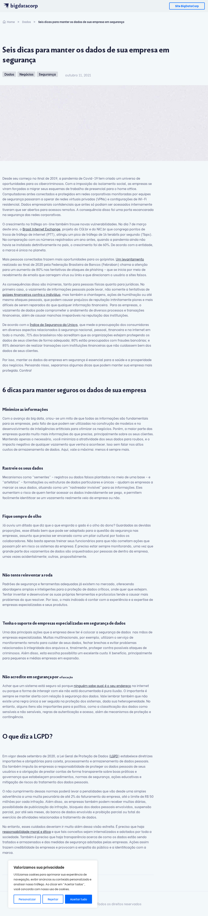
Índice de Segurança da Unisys (54, 324)
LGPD (114, 755)
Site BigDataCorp (187, 6)
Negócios (27, 74)
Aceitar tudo (78, 899)
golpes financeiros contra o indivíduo (31, 294)
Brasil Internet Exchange (41, 229)
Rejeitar (53, 899)
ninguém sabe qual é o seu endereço (102, 685)
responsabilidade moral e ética (26, 831)
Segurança (47, 74)
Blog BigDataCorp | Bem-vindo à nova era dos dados (22, 6)
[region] (53, 884)
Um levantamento (130, 259)
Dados (26, 22)
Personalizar (27, 899)
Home (11, 22)
